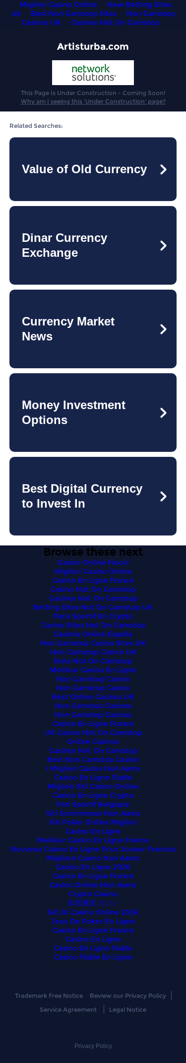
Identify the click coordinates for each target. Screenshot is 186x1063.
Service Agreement (68, 1009)
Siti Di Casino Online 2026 (93, 912)
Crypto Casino (93, 893)
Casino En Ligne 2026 (93, 866)
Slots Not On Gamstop (93, 660)
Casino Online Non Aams (93, 884)
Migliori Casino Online (93, 571)
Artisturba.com (93, 46)
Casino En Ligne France (93, 580)
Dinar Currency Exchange (64, 245)
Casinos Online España (93, 634)
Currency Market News (68, 329)
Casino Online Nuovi (93, 562)
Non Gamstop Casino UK (93, 651)
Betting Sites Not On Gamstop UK (93, 607)
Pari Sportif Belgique (93, 804)
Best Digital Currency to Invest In (82, 496)
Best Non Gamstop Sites (74, 13)
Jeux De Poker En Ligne (93, 921)
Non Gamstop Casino (93, 678)
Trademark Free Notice (49, 995)
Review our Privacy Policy (128, 995)
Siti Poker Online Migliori (93, 822)
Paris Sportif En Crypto (93, 616)
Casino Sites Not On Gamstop (93, 625)
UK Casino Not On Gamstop (93, 732)
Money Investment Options (73, 412)
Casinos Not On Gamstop (115, 22)
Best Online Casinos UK (93, 696)
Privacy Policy (93, 1046)
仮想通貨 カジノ (93, 902)
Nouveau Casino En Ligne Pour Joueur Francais (93, 849)
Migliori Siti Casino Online (93, 786)
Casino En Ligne (93, 831)
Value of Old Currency (84, 169)
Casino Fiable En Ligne (93, 957)
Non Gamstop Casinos (93, 705)
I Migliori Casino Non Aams (93, 768)
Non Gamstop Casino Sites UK (93, 642)
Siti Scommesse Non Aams (93, 813)
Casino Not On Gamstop (93, 589)
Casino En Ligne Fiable (93, 777)
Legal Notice (127, 1009)
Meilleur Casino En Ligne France (93, 840)
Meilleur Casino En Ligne (93, 669)
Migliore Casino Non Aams (93, 857)
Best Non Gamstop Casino (93, 759)
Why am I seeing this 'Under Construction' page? (93, 101)
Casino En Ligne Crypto (93, 795)
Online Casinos (93, 741)
